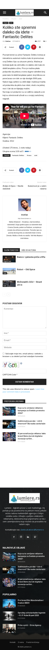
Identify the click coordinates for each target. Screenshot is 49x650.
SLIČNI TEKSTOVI (11, 250)
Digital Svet (7, 261)
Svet (20, 19)
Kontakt (12, 642)
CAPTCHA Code (9, 375)
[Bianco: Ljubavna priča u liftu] (9, 259)
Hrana (29, 155)
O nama (21, 642)
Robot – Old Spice (26, 269)
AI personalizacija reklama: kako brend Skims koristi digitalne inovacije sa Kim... (32, 436)
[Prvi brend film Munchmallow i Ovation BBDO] (9, 603)
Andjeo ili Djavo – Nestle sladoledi (13, 187)
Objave (13, 19)
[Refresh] (21, 363)
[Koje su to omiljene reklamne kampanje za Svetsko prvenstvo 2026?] (9, 411)
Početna (6, 19)
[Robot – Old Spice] (9, 271)
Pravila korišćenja (32, 642)
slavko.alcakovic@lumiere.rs (32, 529)
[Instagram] (21, 537)
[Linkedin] (28, 537)
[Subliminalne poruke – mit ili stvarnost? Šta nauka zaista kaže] (9, 424)
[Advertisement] (24, 4)
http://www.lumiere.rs (24, 218)
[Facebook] (14, 537)
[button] (45, 12)
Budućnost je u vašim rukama (37, 187)
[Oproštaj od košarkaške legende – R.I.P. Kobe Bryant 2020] (9, 615)
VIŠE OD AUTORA (28, 250)
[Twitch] (35, 537)
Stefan (8, 41)
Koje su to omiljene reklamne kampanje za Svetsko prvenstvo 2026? (31, 410)
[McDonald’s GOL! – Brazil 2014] (9, 283)
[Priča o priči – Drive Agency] (9, 628)
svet (35, 155)
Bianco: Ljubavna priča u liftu (31, 257)
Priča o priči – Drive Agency (29, 625)
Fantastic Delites (18, 155)
